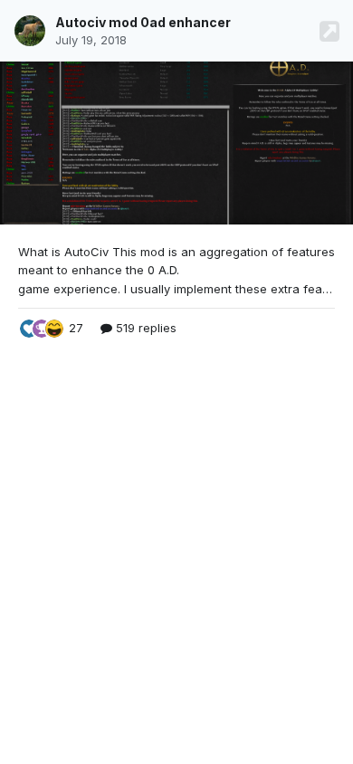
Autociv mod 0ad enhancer (143, 22)
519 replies (144, 327)
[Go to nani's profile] (29, 30)
